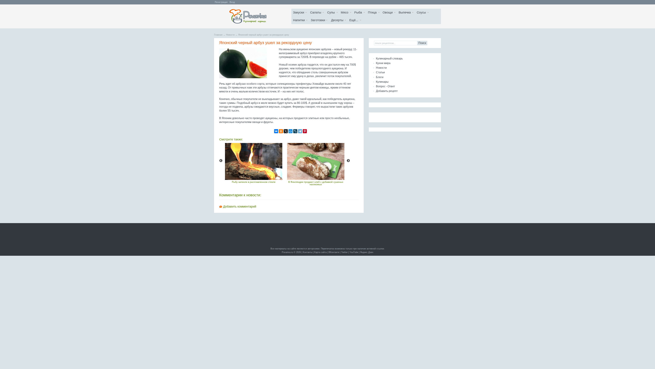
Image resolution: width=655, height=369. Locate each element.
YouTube (354, 252)
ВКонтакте (334, 252)
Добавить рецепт (387, 91)
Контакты (307, 252)
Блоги (379, 77)
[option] (253, 163)
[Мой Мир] (290, 131)
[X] (286, 131)
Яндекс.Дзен (366, 252)
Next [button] (348, 160)
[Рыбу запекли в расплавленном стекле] (253, 161)
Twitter (344, 252)
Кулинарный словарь (389, 58)
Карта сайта (320, 252)
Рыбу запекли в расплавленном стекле (253, 182)
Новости (381, 67)
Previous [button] (221, 160)
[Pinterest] (305, 131)
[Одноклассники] (281, 131)
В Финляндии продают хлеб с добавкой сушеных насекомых (315, 183)
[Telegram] (300, 131)
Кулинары (382, 81)
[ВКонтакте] (276, 131)
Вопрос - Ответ (385, 86)
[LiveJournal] (295, 131)
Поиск (422, 43)
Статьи (380, 72)
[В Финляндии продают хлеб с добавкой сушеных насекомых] (315, 161)
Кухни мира (383, 63)
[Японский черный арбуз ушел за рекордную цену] (248, 62)
